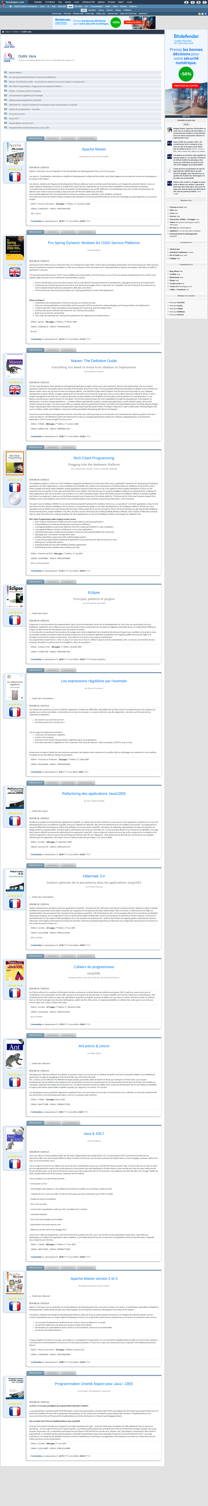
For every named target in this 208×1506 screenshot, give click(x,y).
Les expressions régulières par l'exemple (26, 96)
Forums (38, 2)
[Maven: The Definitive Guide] (15, 366)
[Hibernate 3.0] (15, 880)
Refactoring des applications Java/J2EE (25, 100)
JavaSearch (143, 14)
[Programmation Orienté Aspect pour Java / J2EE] (15, 1388)
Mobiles (123, 7)
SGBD (107, 7)
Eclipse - (25, 91)
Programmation (97, 7)
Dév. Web (78, 7)
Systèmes (133, 7)
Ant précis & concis (17, 114)
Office (115, 7)
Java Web (92, 10)
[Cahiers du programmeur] (15, 970)
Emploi (101, 2)
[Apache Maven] (15, 153)
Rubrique (177, 303)
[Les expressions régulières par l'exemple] (15, 687)
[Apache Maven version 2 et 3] (15, 1283)
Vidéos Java (100, 14)
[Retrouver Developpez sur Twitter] (202, 14)
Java (70, 7)
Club (129, 2)
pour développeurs (180, 228)
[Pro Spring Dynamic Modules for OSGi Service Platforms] (15, 248)
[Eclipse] (15, 597)
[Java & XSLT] (15, 1139)
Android (109, 10)
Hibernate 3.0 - (43, 105)
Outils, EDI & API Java (128, 14)
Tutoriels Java (78, 14)
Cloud (42, 7)
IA (48, 7)
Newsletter (88, 2)
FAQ (60, 2)
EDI (86, 7)
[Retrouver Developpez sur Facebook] (205, 14)
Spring (101, 10)
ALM (53, 7)
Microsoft (62, 7)
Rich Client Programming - (35, 86)
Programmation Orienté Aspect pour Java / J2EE (29, 128)
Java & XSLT (14, 119)
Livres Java (90, 14)
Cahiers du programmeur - (24, 109)
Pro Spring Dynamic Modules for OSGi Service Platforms (32, 77)
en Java (181, 252)
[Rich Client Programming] (15, 463)
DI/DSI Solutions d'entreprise (25, 7)
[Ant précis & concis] (15, 1055)
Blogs (68, 2)
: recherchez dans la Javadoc (185, 231)
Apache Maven (15, 73)
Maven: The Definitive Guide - (47, 82)
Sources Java (113, 14)
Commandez (36, 221)
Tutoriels (50, 2)
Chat (76, 2)
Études (111, 2)
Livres (15, 32)
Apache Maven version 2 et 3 (21, 123)
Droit (121, 2)
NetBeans (127, 10)
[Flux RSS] (199, 14)
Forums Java (56, 14)
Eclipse (118, 10)
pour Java (178, 255)
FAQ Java (67, 14)
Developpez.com (181, 287)
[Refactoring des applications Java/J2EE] (15, 798)
